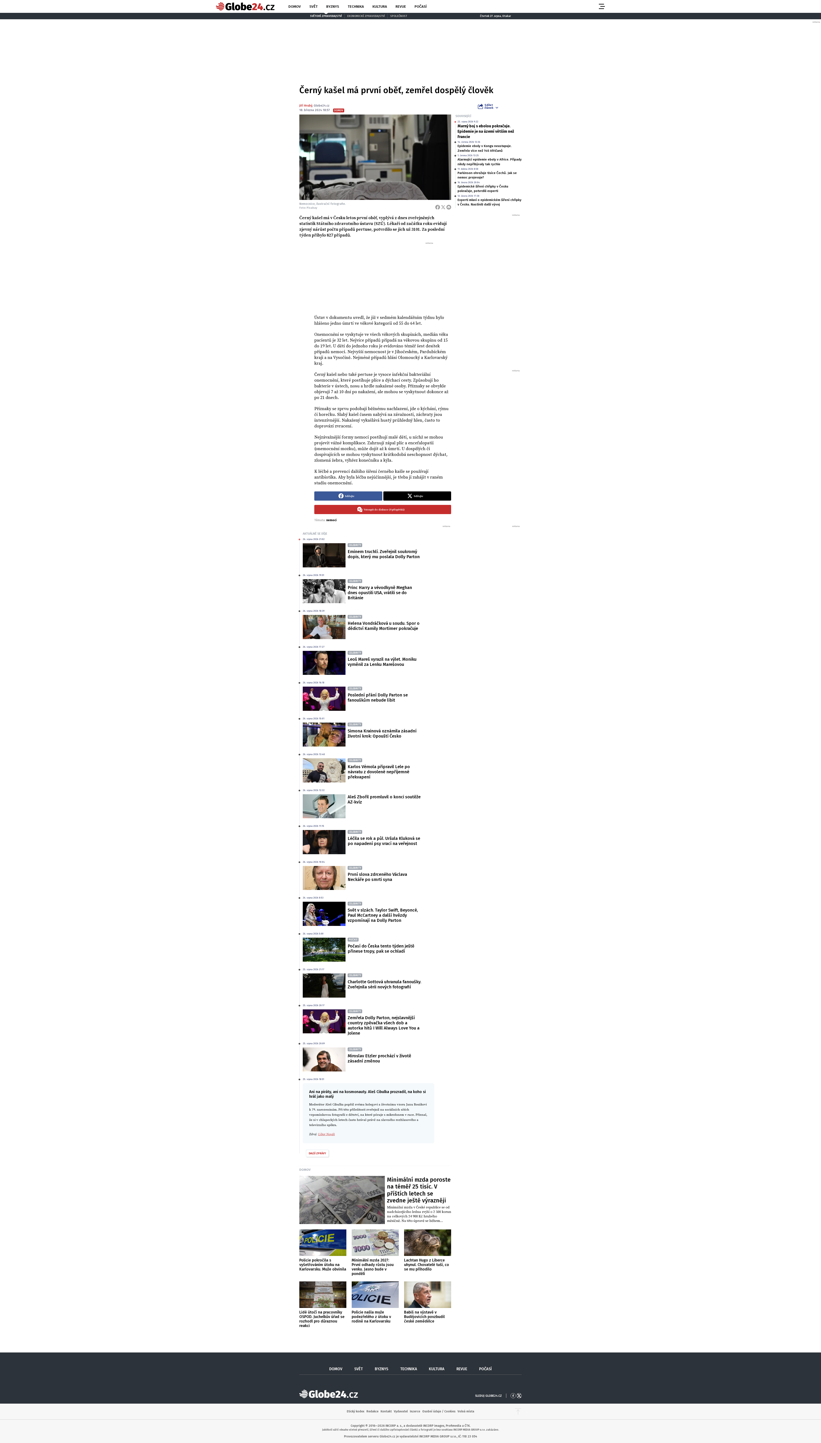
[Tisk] (448, 207)
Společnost (398, 16)
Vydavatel (401, 1411)
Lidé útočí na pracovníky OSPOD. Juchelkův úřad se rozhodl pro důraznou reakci (321, 1319)
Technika (356, 6)
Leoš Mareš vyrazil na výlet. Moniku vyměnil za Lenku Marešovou (382, 662)
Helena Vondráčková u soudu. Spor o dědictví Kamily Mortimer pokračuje (383, 626)
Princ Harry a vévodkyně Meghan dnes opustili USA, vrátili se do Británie (380, 592)
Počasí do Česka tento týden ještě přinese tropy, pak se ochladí (381, 948)
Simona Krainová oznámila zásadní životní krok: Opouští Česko (382, 733)
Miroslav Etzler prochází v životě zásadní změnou (379, 1058)
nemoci (331, 520)
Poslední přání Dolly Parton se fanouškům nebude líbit (378, 697)
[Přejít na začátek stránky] (518, 1411)
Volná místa (466, 1411)
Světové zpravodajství (326, 16)
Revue (401, 6)
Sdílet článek (488, 106)
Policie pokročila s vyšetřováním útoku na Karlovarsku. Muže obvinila (322, 1265)
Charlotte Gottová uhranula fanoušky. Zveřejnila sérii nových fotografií (384, 984)
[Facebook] (437, 207)
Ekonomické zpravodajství (366, 16)
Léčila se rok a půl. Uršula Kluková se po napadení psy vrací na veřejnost (384, 841)
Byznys (332, 6)
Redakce (372, 1411)
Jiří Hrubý (305, 105)
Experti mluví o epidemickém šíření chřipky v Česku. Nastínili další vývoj (489, 202)
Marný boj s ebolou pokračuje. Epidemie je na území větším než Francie (486, 131)
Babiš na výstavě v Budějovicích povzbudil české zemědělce (424, 1317)
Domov (294, 6)
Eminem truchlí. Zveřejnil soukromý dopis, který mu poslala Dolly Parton (384, 554)
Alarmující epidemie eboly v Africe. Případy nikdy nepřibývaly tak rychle (490, 162)
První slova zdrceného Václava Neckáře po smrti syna (377, 877)
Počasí (421, 6)
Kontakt (386, 1411)
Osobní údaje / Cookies (438, 1411)
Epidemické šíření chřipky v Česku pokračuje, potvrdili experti (483, 188)
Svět (313, 6)
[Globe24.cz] (245, 6)
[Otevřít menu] (601, 6)
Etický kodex (355, 1411)
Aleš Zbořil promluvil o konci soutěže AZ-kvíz (384, 799)
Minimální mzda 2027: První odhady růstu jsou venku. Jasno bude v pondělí (373, 1267)
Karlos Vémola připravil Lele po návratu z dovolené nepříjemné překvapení (379, 772)
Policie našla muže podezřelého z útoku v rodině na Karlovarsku (371, 1317)
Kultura (379, 6)
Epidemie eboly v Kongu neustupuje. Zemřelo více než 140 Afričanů (485, 148)
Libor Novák (326, 1134)
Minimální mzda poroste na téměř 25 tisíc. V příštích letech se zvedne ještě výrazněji (419, 1190)
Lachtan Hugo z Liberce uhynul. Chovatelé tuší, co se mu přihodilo (426, 1265)
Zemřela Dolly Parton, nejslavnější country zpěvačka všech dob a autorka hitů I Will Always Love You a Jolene (383, 1025)
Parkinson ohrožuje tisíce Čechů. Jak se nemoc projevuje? (487, 175)
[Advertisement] (382, 277)
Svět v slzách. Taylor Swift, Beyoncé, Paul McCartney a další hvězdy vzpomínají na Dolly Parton (383, 915)
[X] (443, 207)
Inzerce (415, 1411)
